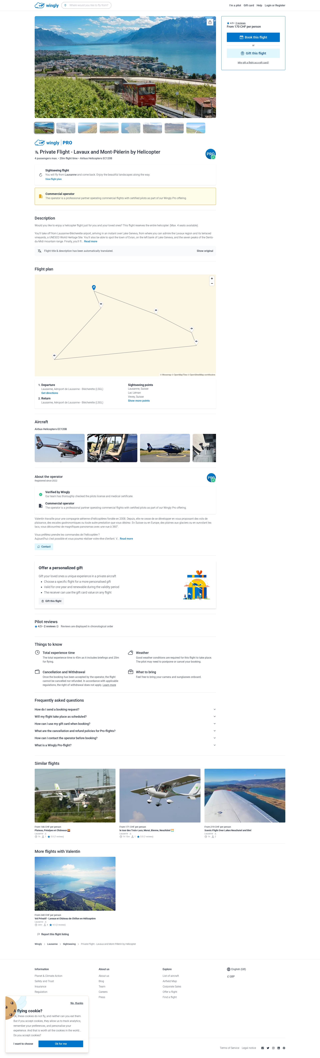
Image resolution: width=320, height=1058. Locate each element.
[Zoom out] (212, 283)
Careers (103, 991)
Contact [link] (45, 546)
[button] (93, 287)
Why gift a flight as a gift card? (253, 62)
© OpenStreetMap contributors (201, 374)
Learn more (109, 685)
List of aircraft (171, 975)
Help (259, 5)
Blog (101, 981)
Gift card (249, 5)
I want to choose (23, 1043)
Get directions (49, 393)
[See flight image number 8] (195, 128)
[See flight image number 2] (65, 128)
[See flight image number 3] (87, 128)
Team (102, 986)
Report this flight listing (55, 934)
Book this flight (256, 37)
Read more (90, 241)
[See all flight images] (125, 67)
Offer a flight (170, 991)
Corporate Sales (172, 986)
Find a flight (170, 997)
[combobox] (86, 5)
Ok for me (61, 1043)
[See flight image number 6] (152, 128)
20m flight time (69, 158)
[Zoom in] (212, 278)
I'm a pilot (235, 5)
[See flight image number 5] (130, 128)
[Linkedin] (278, 1048)
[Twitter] (268, 1048)
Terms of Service (229, 1048)
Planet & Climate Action (48, 975)
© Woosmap (165, 374)
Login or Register (275, 5)
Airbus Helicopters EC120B (96, 158)
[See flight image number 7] (174, 128)
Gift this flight (53, 601)
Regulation (41, 991)
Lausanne (52, 944)
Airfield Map (170, 981)
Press (102, 997)
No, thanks (76, 1003)
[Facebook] (262, 1048)
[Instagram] (273, 1048)
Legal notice (249, 1048)
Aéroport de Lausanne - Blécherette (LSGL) (78, 389)
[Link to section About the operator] (210, 158)
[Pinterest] (284, 1048)
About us (104, 975)
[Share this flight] (210, 22)
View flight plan (53, 179)
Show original (205, 250)
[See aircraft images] (60, 448)
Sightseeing (69, 944)
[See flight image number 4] (109, 128)
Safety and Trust (44, 981)
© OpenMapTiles (179, 374)
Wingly (38, 944)
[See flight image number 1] (44, 128)
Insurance (40, 986)
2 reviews (241, 23)
